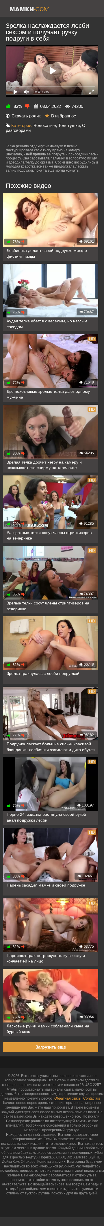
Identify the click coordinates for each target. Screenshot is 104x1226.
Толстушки (69, 125)
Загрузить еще (51, 1047)
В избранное (63, 115)
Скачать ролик (26, 115)
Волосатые (45, 125)
